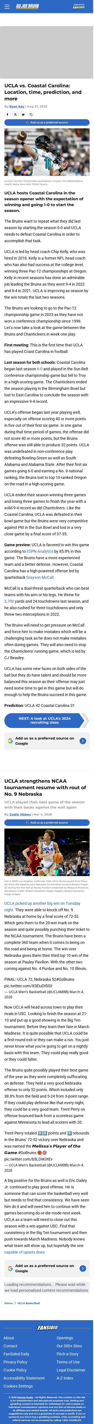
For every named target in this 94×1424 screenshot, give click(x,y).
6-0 (39, 369)
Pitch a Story (67, 1354)
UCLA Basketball (28, 1303)
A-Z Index (65, 1378)
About (8, 1338)
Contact (10, 1346)
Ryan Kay (16, 106)
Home (8, 1303)
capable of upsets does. (25, 1252)
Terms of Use (68, 1362)
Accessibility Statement (24, 1378)
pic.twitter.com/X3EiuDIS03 (28, 986)
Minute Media (25, 1397)
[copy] (31, 114)
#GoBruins (65, 979)
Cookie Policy (15, 1370)
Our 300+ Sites (69, 1346)
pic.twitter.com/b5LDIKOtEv (28, 1159)
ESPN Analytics (40, 551)
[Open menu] (7, 6)
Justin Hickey (20, 814)
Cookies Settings (18, 1386)
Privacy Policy (15, 1362)
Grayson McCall (40, 577)
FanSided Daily (16, 1354)
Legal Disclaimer (71, 1370)
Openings (65, 1338)
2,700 (9, 601)
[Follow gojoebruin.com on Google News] (83, 741)
